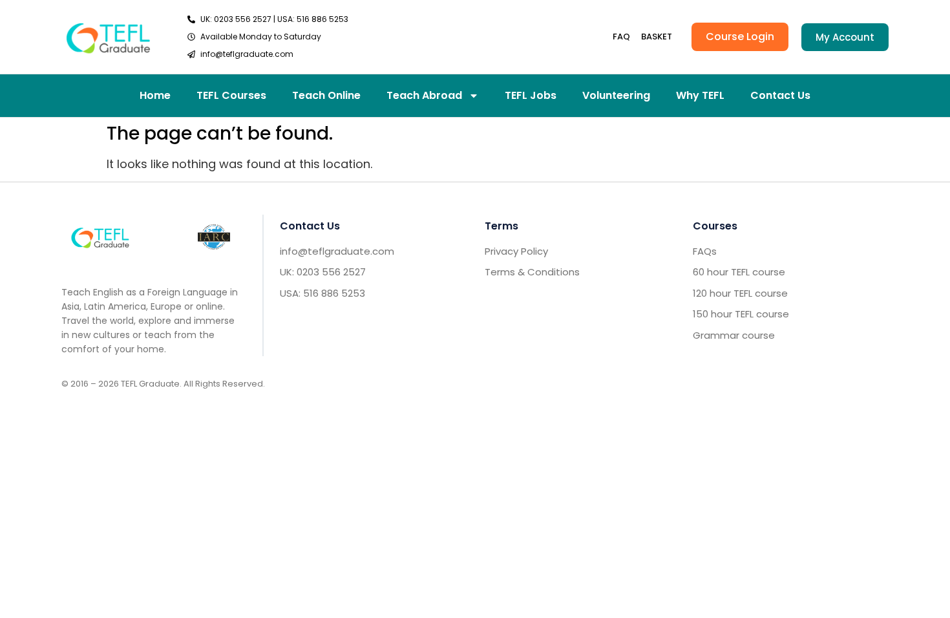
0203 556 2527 (242, 19)
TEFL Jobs (530, 95)
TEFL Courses (231, 95)
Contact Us (780, 95)
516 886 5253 (322, 19)
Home (155, 95)
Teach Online (326, 95)
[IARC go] (214, 237)
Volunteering (616, 95)
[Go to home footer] (100, 237)
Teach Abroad (424, 95)
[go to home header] (108, 36)
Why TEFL (700, 95)
